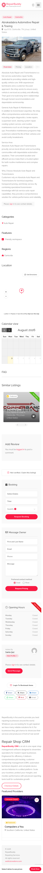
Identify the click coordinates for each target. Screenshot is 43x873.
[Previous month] (4, 330)
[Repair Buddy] (11, 5)
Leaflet (6, 314)
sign (11, 204)
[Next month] (9, 330)
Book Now (35, 869)
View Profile (11, 656)
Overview (7, 67)
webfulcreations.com (13, 861)
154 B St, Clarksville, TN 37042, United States (19, 30)
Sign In (33, 5)
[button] (6, 292)
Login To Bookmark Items (23, 685)
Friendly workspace (13, 239)
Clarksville (19, 17)
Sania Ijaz (9, 652)
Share (10, 693)
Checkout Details (11, 786)
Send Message (14, 671)
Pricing (18, 67)
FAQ (38, 67)
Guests (11, 509)
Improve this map (33, 314)
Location (28, 67)
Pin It (22, 697)
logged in (20, 449)
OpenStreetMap (22, 314)
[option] (21, 407)
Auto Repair (7, 17)
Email (33, 697)
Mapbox (13, 314)
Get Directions (32, 274)
